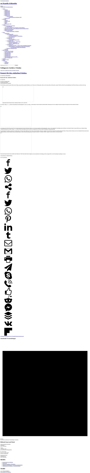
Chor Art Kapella (5, 50)
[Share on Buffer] (8, 319)
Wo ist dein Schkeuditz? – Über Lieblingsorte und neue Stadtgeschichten (16, 28)
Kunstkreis (6, 49)
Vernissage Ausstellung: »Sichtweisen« (8, 464)
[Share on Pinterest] (8, 222)
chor (8, 336)
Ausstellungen (7, 33)
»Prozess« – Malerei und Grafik (14, 43)
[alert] (45, 390)
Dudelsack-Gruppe (5, 59)
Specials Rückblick (10, 16)
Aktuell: (3, 8)
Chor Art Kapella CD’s (8, 57)
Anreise (6, 61)
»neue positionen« (12, 37)
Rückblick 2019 (7, 14)
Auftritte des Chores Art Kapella (10, 70)
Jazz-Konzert (4, 463)
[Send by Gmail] (8, 254)
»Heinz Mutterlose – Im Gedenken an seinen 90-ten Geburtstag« (19, 46)
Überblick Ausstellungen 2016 (12, 48)
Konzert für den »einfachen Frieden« (13, 73)
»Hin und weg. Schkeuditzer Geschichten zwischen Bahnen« (15, 27)
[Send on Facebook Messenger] (8, 311)
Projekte (3, 24)
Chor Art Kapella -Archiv (9, 52)
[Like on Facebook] (8, 295)
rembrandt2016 (7, 75)
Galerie (3, 32)
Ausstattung (6, 62)
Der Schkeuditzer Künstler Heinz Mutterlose (18, 47)
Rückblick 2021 (7, 12)
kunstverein (22, 336)
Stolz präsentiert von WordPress (5, 472)
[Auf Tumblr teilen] (8, 238)
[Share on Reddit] (8, 303)
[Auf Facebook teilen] (8, 166)
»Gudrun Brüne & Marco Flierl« (14, 39)
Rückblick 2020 (7, 13)
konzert (19, 336)
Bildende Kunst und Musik (9, 29)
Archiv (1, 471)
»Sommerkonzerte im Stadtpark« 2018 (15, 17)
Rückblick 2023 (7, 10)
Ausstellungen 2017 (10, 44)
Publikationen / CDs (8, 23)
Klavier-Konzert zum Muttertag (7, 462)
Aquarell (3, 58)
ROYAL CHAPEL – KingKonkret (14, 41)
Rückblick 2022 (7, 11)
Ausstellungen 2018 (10, 40)
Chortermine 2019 (8, 53)
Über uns (6, 20)
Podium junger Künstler (8, 30)
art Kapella (4, 19)
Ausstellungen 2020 (10, 34)
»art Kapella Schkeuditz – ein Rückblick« (15, 36)
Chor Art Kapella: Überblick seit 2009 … (11, 56)
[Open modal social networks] (8, 190)
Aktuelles (6, 9)
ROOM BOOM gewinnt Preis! (10, 25)
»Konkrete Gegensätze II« (13, 42)
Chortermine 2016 (8, 55)
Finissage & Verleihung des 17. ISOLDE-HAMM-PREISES (12, 465)
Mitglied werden (7, 21)
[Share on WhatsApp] (8, 182)
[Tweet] (8, 174)
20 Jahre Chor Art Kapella (9, 51)
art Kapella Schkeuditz (8, 3)
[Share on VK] (8, 327)
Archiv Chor (2, 70)
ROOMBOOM (9, 26)
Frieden (16, 336)
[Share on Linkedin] (8, 230)
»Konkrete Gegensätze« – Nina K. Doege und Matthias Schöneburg (20, 45)
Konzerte (17, 70)
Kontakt (3, 60)
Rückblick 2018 (7, 15)
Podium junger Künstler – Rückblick (13, 31)
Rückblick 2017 (7, 18)
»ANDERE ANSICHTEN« (13, 35)
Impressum (6, 63)
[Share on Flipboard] (8, 335)
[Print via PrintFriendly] (8, 262)
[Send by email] (8, 246)
